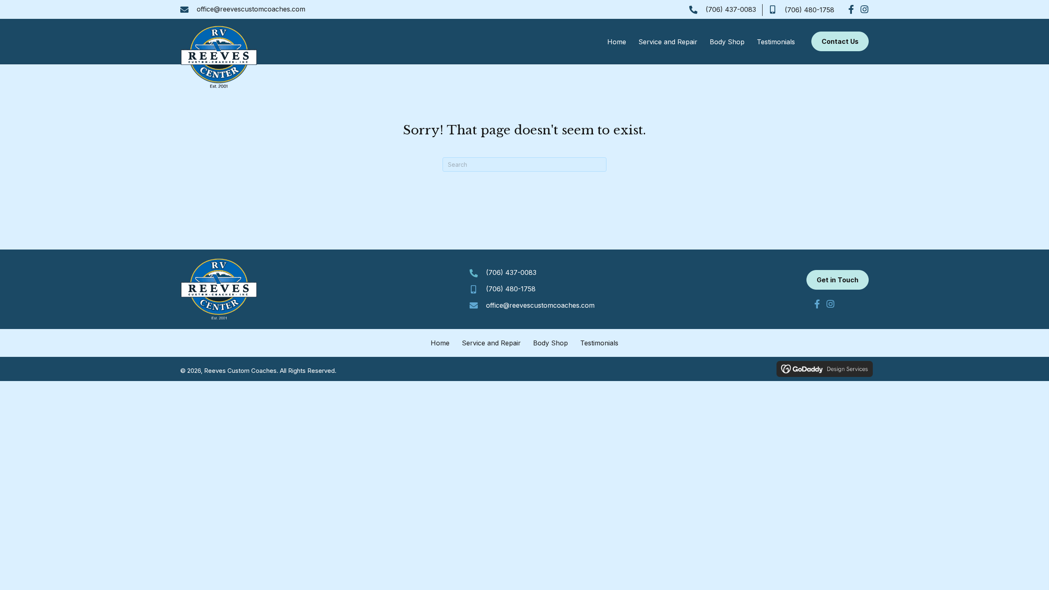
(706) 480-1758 (809, 10)
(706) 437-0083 (731, 9)
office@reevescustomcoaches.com (251, 9)
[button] (851, 9)
